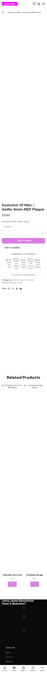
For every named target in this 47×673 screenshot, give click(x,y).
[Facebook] (5, 642)
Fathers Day (18, 280)
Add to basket (25, 240)
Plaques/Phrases (9, 282)
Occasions (28, 280)
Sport (20, 282)
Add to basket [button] (12, 584)
